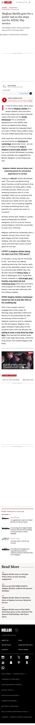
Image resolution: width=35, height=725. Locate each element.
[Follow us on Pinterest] (21, 662)
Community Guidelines (10, 679)
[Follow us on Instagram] (6, 657)
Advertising (6, 645)
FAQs (20, 640)
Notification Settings (10, 695)
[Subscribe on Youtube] (6, 662)
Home (4, 7)
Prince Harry (22, 273)
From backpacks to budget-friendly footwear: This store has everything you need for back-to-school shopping (21, 531)
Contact (5, 649)
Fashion (13, 7)
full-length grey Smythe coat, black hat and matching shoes (17, 281)
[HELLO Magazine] (8, 2)
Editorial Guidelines (10, 706)
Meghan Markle (20, 109)
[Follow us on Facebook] (14, 657)
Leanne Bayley (11, 85)
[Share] (30, 93)
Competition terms (9, 701)
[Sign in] (29, 2)
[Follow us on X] (21, 657)
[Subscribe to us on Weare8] (29, 662)
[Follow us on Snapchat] (14, 662)
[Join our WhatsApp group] (6, 667)
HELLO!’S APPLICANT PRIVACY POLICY (15, 711)
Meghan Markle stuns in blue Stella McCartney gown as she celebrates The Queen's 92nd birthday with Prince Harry (17, 613)
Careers (5, 717)
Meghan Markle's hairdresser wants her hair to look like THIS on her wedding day (17, 300)
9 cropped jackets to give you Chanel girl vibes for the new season (21, 521)
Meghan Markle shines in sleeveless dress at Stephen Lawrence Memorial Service (16, 600)
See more (5, 514)
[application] (17, 360)
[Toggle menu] (3, 2)
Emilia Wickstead (11, 380)
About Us (5, 640)
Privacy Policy (7, 690)
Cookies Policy (19, 674)
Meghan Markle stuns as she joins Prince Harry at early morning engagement (15, 576)
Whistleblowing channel (12, 684)
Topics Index (23, 649)
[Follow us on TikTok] (29, 657)
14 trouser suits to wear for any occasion (19, 542)
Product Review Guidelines (21, 717)
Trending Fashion (10, 9)
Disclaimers (6, 674)
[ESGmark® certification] (15, 630)
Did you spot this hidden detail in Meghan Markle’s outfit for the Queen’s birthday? (17, 588)
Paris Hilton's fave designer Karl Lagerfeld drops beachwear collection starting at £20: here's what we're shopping (21, 552)
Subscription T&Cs (25, 645)
